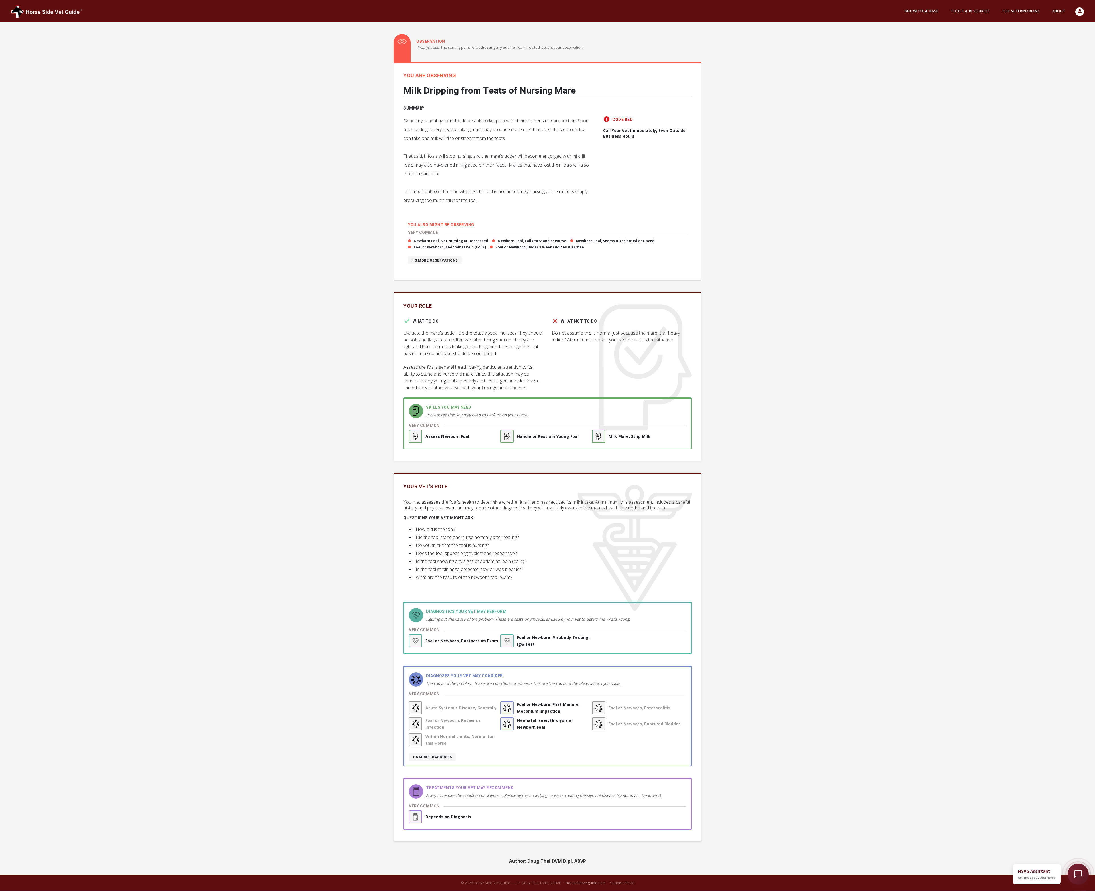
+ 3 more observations (435, 260)
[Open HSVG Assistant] (1078, 874)
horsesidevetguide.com (586, 882)
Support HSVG (622, 882)
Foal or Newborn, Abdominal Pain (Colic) (450, 247)
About (1058, 11)
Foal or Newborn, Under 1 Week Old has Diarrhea (540, 247)
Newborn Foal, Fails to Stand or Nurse (532, 240)
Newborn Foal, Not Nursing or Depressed (451, 240)
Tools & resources (970, 11)
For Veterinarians (1021, 11)
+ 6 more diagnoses (432, 757)
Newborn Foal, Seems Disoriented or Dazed (615, 240)
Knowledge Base (921, 11)
